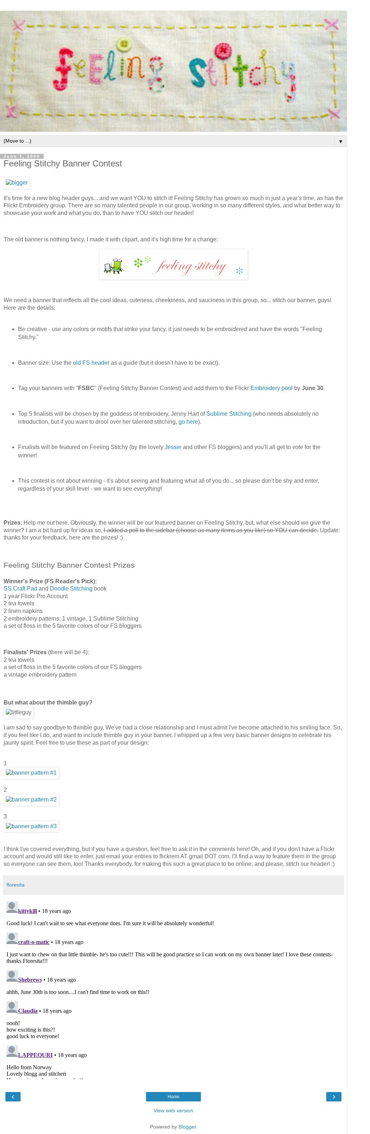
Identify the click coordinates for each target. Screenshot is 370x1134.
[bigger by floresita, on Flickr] (17, 182)
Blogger (187, 1127)
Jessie (173, 447)
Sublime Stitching (228, 414)
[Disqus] (173, 988)
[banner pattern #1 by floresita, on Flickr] (31, 773)
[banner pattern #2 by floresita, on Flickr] (31, 799)
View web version (173, 1110)
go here (188, 422)
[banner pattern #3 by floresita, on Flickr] (31, 826)
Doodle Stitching (71, 588)
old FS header (91, 363)
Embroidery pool (271, 388)
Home (174, 1096)
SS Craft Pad (20, 588)
